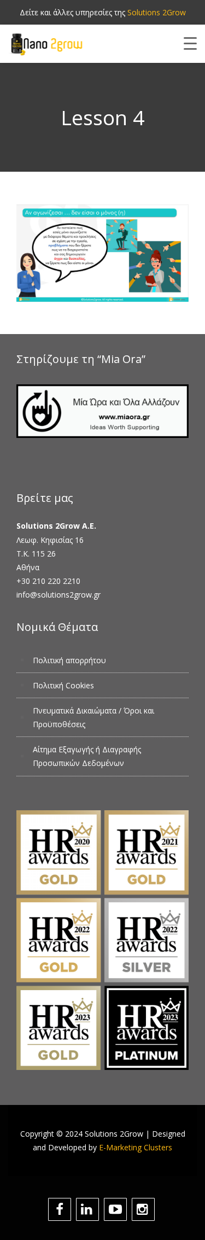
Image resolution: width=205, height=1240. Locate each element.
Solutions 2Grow (156, 12)
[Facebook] (61, 1209)
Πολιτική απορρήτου (69, 660)
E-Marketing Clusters (135, 1147)
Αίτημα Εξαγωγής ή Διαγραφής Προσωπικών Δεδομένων (87, 756)
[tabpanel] (102, 253)
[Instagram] (144, 1209)
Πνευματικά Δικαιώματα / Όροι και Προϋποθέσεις (93, 717)
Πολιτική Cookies (63, 685)
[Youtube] (117, 1209)
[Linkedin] (89, 1209)
